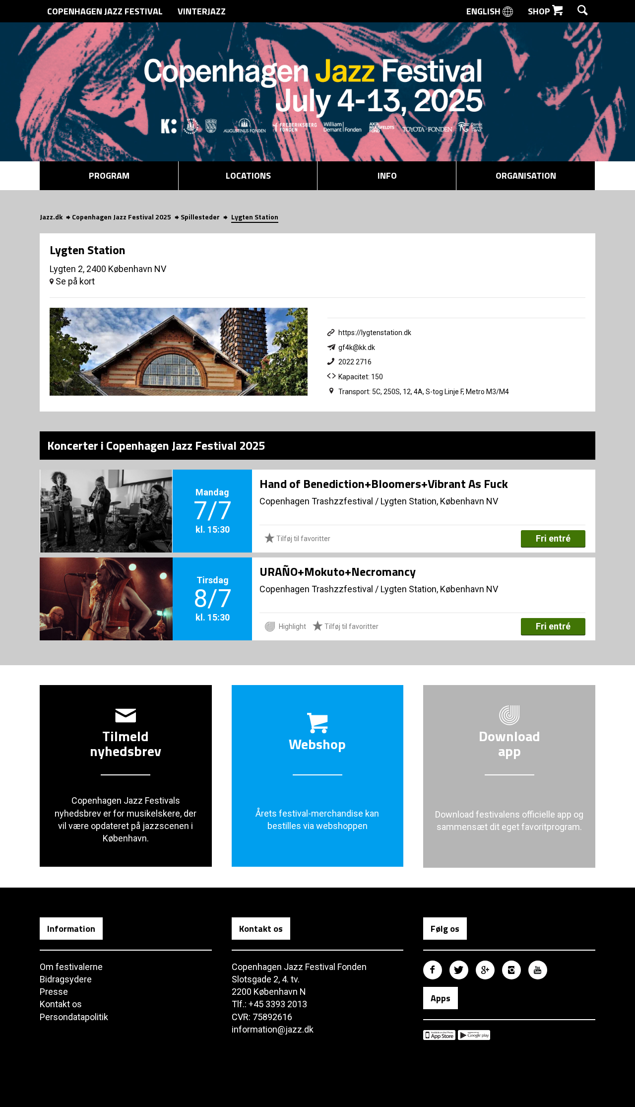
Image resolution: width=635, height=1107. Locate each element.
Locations (248, 175)
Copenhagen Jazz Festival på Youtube (537, 970)
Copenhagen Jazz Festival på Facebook (432, 970)
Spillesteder (200, 216)
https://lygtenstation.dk (374, 333)
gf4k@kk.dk (356, 347)
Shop (540, 11)
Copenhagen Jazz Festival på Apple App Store (439, 1035)
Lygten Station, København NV (439, 501)
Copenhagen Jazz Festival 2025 (121, 216)
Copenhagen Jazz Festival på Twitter (458, 970)
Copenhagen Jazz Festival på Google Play (474, 1035)
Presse (54, 991)
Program (109, 175)
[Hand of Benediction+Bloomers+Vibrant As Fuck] (106, 494)
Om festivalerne (71, 967)
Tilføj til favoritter (302, 539)
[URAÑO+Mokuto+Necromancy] (106, 582)
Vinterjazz (202, 11)
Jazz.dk (51, 216)
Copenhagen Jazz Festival (105, 11)
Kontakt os (61, 1004)
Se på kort (74, 281)
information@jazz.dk (273, 1029)
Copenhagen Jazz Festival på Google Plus (485, 970)
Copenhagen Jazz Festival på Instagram (511, 970)
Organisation (526, 175)
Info (387, 175)
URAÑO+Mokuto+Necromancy (337, 571)
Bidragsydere (66, 979)
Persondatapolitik (74, 1017)
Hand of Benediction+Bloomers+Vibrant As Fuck (383, 483)
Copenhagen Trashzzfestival (316, 501)
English (484, 11)
